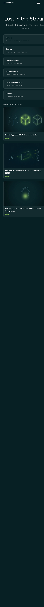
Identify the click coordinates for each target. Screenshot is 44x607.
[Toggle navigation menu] (38, 3)
